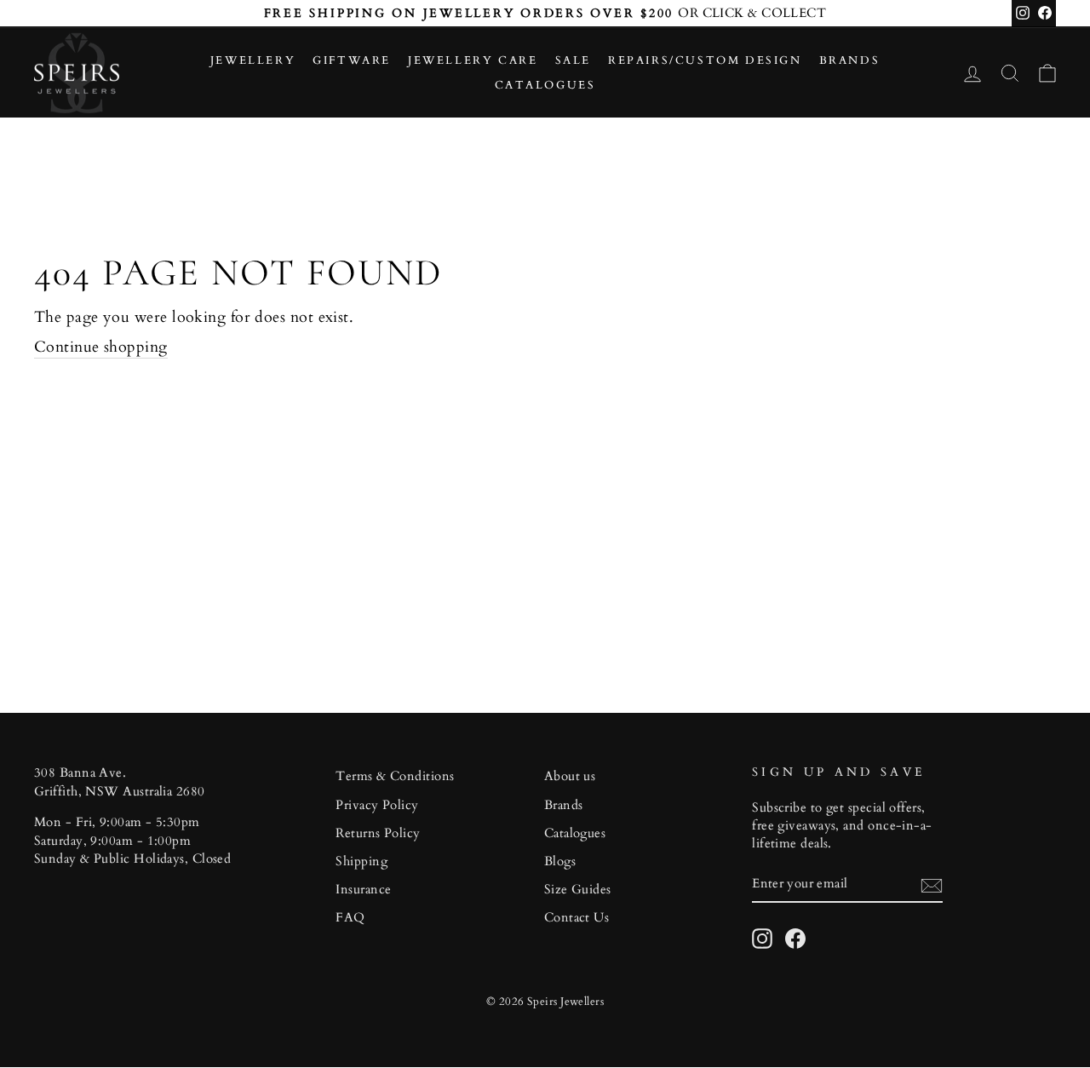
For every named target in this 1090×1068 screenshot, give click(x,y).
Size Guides (577, 890)
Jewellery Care (472, 60)
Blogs (560, 861)
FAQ (350, 918)
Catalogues (545, 85)
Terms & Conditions (395, 776)
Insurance (363, 890)
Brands (850, 60)
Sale (573, 60)
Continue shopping (101, 347)
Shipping (361, 861)
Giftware (352, 60)
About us (570, 776)
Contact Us (577, 918)
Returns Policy (378, 833)
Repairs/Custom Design (705, 60)
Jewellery (252, 60)
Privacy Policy (377, 805)
